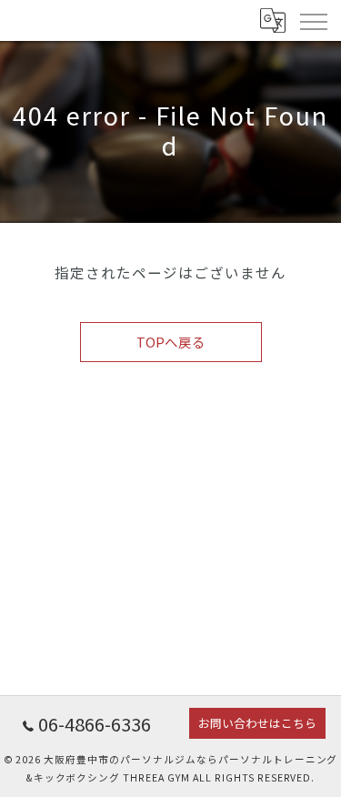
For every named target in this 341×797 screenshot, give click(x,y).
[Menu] (313, 20)
